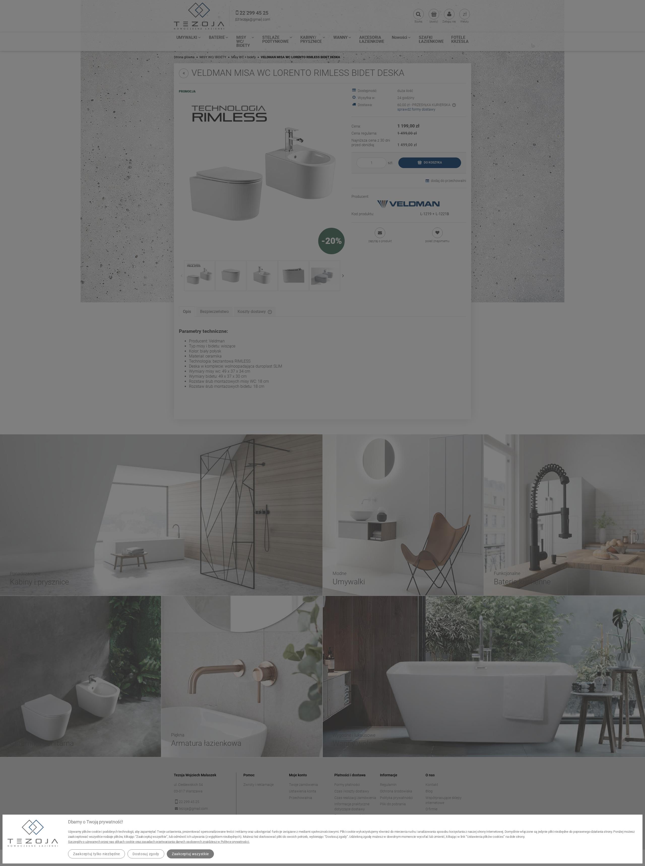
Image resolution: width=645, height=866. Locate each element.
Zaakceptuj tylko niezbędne (96, 854)
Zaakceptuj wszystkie (190, 854)
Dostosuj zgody (146, 854)
